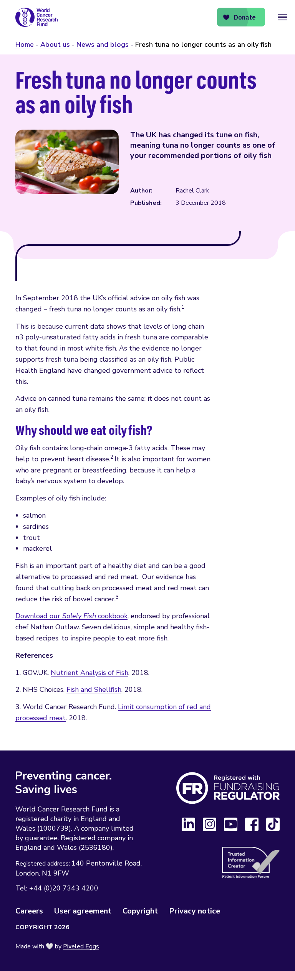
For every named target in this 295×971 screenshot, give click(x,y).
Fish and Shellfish (93, 689)
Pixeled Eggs (81, 946)
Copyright (140, 911)
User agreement (82, 911)
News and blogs (102, 44)
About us (55, 44)
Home (24, 44)
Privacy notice (194, 911)
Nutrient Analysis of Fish (89, 672)
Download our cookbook (71, 615)
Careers (29, 911)
